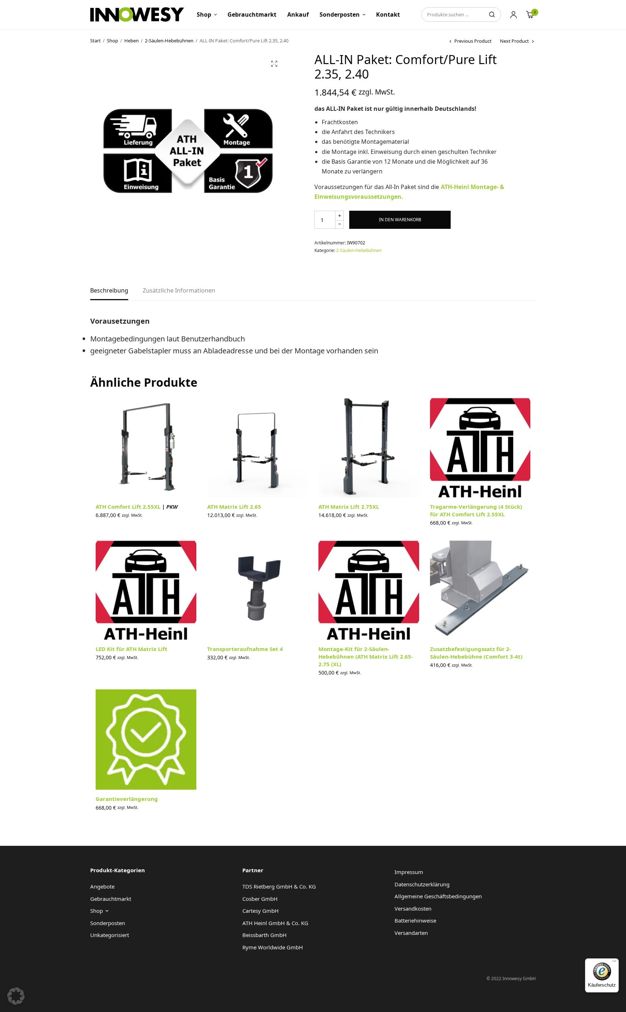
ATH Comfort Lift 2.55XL (137, 506)
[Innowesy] (137, 14)
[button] (274, 63)
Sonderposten (340, 14)
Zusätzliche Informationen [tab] (179, 290)
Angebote (102, 886)
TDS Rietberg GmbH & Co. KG (279, 886)
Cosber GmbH (259, 898)
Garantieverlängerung (127, 798)
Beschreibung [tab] (109, 290)
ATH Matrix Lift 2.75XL (348, 506)
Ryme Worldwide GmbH (272, 947)
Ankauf (298, 14)
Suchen (492, 14)
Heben (131, 40)
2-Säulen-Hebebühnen (169, 40)
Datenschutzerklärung (422, 884)
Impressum (409, 871)
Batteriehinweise (415, 920)
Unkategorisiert (109, 934)
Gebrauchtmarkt (252, 14)
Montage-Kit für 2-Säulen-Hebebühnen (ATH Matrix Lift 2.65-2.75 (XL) (365, 656)
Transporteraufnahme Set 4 (245, 648)
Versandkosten (413, 908)
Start (95, 40)
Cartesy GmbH (260, 910)
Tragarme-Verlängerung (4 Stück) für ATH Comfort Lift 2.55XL (476, 510)
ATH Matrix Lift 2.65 (234, 506)
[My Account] (513, 14)
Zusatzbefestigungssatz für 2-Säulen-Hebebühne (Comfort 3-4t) (476, 652)
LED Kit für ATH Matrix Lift (131, 648)
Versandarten (411, 932)
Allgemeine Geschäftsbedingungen (438, 896)
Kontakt (388, 14)
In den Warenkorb (400, 220)
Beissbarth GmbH (264, 934)
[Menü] (614, 962)
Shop (204, 14)
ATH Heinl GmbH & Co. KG (275, 923)
